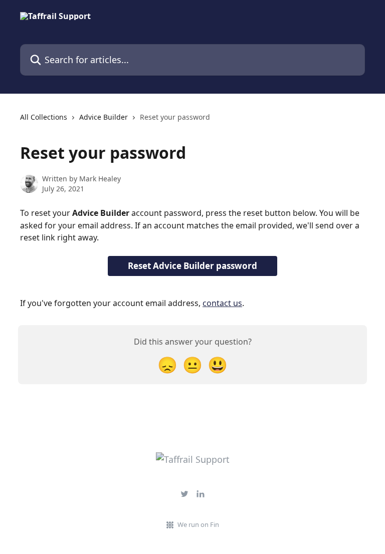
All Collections (43, 117)
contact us (222, 303)
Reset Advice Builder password (192, 265)
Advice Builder (103, 117)
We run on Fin (198, 524)
